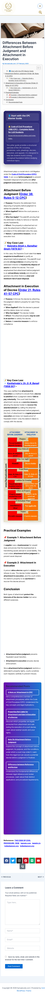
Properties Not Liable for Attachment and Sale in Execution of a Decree (22, 714)
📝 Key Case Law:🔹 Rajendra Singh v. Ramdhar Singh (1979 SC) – (21, 79)
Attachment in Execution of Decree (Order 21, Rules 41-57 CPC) (22, 84)
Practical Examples (12, 92)
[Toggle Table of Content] (37, 68)
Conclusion (10, 100)
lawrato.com (26, 843)
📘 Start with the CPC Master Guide (21, 71)
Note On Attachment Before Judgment (19, 740)
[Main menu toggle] (40, 6)
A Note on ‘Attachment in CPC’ (20, 692)
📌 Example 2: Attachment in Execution (21, 97)
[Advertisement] (22, 351)
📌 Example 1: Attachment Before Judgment (23, 95)
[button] (40, 12)
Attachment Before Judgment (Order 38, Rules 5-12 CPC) (22, 75)
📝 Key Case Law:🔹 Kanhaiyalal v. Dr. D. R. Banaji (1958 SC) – (23, 89)
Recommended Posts (15, 102)
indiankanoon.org (11, 846)
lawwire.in (36, 843)
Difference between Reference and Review (21, 765)
